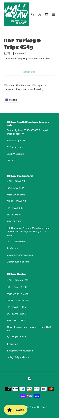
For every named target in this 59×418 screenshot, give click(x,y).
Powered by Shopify (39, 407)
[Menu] (53, 14)
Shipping (22, 58)
